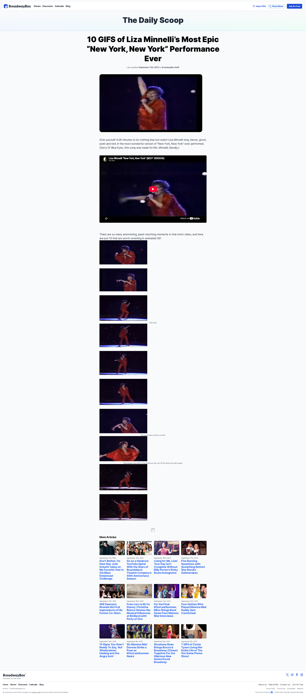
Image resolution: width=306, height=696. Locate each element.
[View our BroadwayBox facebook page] (296, 674)
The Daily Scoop (153, 20)
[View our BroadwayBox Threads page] (301, 674)
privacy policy (36, 692)
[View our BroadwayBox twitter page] (287, 674)
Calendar (59, 6)
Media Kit (300, 688)
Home (5, 684)
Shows (37, 6)
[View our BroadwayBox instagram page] (292, 674)
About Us (262, 684)
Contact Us (285, 684)
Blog (68, 6)
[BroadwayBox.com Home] (17, 6)
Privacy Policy (270, 688)
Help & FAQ (273, 684)
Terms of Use (281, 688)
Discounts (47, 6)
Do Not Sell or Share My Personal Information (289, 692)
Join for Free (294, 6)
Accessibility (291, 688)
